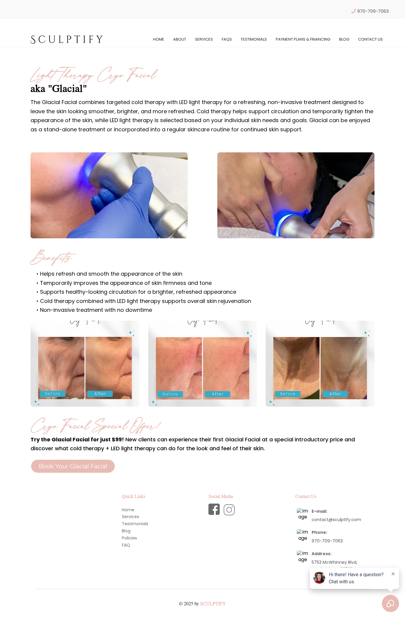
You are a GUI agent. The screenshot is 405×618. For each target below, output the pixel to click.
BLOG (344, 39)
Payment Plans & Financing (303, 39)
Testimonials (254, 39)
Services (204, 39)
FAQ (126, 545)
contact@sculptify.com (336, 520)
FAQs (227, 39)
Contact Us (370, 39)
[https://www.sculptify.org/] (67, 39)
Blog (126, 531)
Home (158, 39)
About (179, 39)
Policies (129, 538)
